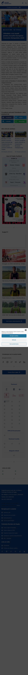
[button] (25, 330)
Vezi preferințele (14, 344)
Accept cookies (14, 335)
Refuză (14, 340)
